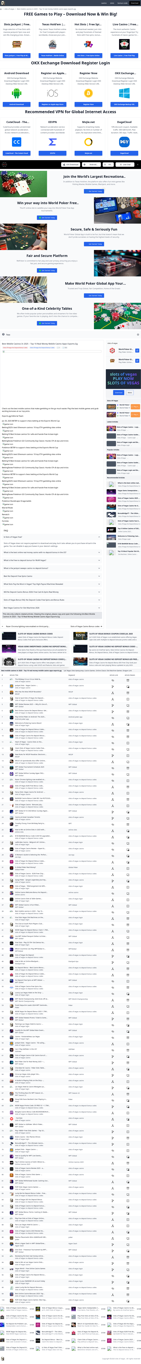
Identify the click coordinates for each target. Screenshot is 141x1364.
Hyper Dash (19, 1246)
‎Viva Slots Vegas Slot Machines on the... (29, 917)
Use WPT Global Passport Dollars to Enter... (30, 936)
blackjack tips (20, 964)
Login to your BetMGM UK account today (30, 1281)
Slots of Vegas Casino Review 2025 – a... (29, 1168)
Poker (17, 1007)
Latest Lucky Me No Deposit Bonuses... (29, 1287)
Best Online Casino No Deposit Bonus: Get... (31, 710)
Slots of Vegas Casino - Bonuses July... (29, 804)
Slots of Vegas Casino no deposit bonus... (30, 1206)
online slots (19, 832)
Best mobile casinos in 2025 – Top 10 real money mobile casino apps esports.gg (46, 9)
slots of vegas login (22, 725)
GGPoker (18, 1051)
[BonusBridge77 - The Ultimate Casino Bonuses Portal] (111, 514)
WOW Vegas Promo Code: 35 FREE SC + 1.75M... (32, 1105)
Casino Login (131, 438)
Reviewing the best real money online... (29, 1256)
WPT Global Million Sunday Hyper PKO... (30, 773)
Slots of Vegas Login (123, 445)
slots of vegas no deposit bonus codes (29, 700)
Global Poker (19, 869)
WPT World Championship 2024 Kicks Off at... (31, 999)
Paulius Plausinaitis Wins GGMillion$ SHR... (31, 1237)
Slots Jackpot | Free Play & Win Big (16, 24)
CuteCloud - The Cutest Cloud (16, 122)
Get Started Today (94, 191)
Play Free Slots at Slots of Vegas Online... (30, 1218)
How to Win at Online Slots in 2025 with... (30, 830)
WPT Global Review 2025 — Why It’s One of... (31, 704)
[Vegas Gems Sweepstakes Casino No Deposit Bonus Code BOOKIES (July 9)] (111, 492)
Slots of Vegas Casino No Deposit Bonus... (30, 1275)
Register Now (88, 73)
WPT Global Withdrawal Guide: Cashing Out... (32, 1181)
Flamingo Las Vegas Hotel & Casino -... (29, 1024)
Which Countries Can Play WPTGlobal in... (30, 949)
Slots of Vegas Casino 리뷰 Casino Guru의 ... (31, 1055)
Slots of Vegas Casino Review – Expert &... (30, 848)
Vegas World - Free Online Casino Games (30, 1268)
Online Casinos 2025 (124, 531)
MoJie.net (88, 122)
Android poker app (22, 719)
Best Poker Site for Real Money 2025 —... (30, 1062)
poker (17, 1239)
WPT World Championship (24, 1001)
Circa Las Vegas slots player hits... (27, 1074)
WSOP (17, 694)
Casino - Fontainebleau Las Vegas (27, 1036)
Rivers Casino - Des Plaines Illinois (27, 1137)
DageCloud (124, 122)
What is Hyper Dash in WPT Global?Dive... (30, 1243)
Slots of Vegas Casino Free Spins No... (29, 986)
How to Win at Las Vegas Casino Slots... (29, 1262)
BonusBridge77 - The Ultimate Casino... (29, 1143)
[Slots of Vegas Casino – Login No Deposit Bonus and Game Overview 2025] (111, 428)
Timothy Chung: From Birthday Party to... (30, 823)
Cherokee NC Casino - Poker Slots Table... (30, 1068)
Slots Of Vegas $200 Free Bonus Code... (29, 786)
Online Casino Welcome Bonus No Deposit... (31, 892)
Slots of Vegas (121, 430)
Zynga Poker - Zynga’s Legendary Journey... (31, 880)
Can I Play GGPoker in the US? (26, 1049)
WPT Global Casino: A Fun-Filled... (27, 905)
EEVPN (52, 122)
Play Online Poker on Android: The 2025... (30, 717)
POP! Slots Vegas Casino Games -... (28, 1187)
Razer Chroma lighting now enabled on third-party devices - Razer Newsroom (27, 626)
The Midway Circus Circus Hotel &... (28, 679)
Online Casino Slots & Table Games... (28, 899)
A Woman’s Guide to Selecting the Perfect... (31, 855)
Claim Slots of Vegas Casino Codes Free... (30, 748)
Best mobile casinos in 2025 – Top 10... (29, 911)
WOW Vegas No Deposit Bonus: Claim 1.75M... (32, 930)
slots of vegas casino (22, 681)
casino (104, 3)
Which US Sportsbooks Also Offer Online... (30, 761)
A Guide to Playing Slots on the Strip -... (29, 1080)
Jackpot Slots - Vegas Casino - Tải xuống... (30, 1043)
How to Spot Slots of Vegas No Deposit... (30, 698)
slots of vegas (9, 9)
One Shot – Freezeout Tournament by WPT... (31, 1250)
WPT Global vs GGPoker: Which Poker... (29, 1124)
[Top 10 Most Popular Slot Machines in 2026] (111, 552)
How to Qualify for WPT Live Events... (28, 1156)
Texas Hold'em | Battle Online (52, 24)
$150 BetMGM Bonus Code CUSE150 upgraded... (33, 836)
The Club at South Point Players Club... (29, 924)
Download (134, 3)
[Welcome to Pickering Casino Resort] (111, 537)
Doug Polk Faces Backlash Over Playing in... (31, 1099)
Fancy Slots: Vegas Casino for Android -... (30, 792)
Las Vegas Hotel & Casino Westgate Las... (30, 1087)
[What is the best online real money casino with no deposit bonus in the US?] (111, 484)
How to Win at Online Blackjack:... (27, 961)
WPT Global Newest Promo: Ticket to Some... (31, 1018)
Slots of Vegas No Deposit (24, 955)
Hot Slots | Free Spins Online (88, 24)
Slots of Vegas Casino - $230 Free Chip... (30, 873)
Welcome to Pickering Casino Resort (28, 723)
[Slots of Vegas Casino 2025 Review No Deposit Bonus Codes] (111, 499)
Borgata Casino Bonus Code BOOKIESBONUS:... (32, 1112)
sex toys (18, 857)
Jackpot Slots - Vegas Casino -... (26, 685)
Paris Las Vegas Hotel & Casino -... (27, 1225)
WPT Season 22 (20, 1095)
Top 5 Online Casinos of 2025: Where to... (30, 1162)
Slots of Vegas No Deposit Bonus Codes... (30, 729)
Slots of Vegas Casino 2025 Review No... (29, 1231)
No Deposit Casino (133, 430)
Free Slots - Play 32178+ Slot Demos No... (30, 942)
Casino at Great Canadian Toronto (27, 817)
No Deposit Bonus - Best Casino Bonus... (30, 967)
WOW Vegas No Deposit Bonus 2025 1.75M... (31, 1011)
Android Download (16, 73)
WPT (16, 826)
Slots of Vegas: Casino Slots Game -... (28, 1174)
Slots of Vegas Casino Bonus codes (85, 626)
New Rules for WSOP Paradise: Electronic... (31, 754)
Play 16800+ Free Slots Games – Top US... (30, 1130)
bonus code (122, 3)
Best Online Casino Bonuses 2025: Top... (30, 1294)
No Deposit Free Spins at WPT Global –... (30, 980)
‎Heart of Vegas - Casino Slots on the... (29, 742)
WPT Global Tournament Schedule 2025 (29, 767)
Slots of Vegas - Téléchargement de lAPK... (30, 886)
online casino (20, 895)
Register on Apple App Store (52, 73)
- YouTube (18, 1118)
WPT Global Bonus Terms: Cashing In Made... (31, 1212)
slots (112, 3)
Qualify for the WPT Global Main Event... (30, 1030)
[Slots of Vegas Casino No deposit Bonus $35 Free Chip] (111, 507)
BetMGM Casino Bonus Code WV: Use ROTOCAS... (33, 798)
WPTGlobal (19, 951)
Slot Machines (122, 554)
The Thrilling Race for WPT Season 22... (29, 1093)
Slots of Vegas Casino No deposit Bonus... (30, 736)
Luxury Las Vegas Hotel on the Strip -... (29, 993)
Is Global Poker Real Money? (25, 867)
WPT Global (19, 706)
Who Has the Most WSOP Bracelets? (28, 692)
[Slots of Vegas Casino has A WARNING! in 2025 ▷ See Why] (111, 522)
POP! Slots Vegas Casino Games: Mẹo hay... (31, 1300)
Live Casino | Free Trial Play (124, 24)
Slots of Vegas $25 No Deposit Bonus (28, 1199)
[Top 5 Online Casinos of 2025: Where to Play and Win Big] (111, 529)
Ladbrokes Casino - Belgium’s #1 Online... (30, 842)
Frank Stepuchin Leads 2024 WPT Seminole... (31, 1005)
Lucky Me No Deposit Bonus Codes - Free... (30, 1193)
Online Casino (132, 554)
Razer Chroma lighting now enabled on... (30, 779)
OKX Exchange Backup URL (124, 73)
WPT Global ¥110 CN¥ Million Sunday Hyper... (31, 811)
